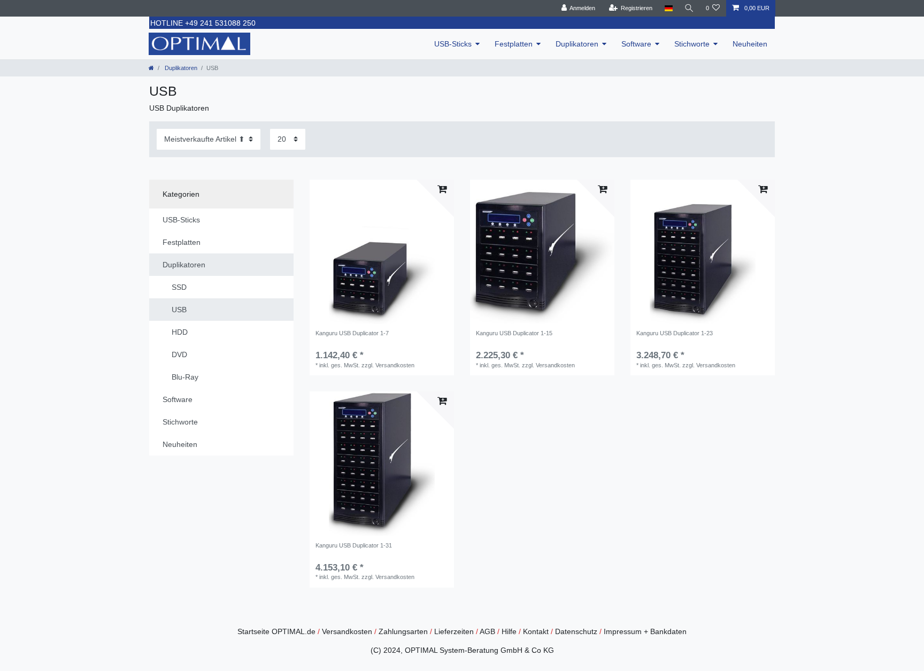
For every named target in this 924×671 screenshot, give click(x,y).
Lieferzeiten (454, 631)
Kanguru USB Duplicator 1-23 (674, 333)
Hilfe (509, 631)
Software (636, 44)
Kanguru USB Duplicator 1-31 (353, 545)
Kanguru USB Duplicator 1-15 (514, 333)
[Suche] (689, 8)
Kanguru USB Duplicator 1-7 (352, 333)
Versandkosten (347, 631)
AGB (487, 631)
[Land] (668, 8)
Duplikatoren (577, 44)
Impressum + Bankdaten (645, 631)
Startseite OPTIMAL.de (276, 631)
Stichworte (692, 44)
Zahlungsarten (403, 631)
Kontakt (536, 631)
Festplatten (514, 44)
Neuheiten (750, 44)
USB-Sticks (453, 44)
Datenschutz (576, 631)
